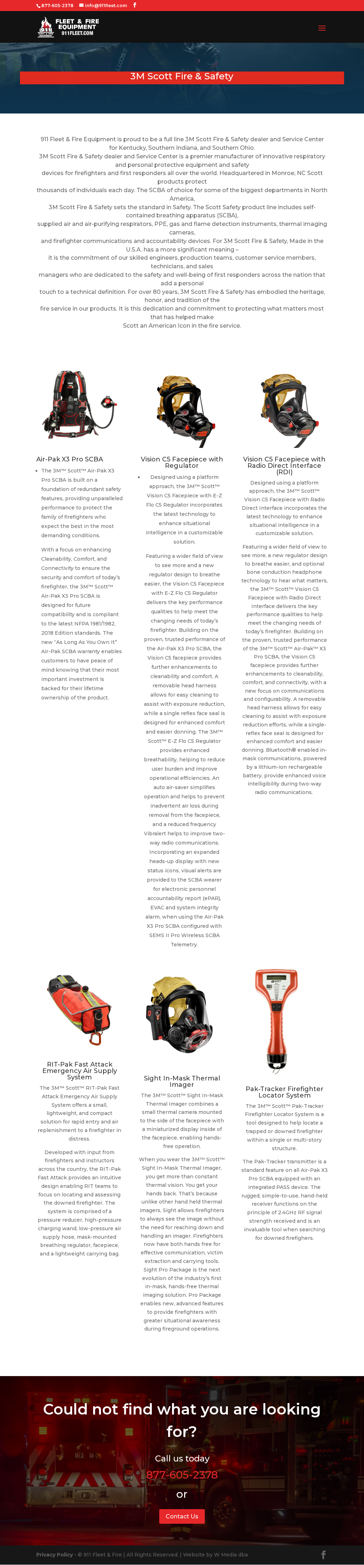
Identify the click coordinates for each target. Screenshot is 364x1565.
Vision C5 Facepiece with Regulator (182, 462)
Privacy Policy (54, 1554)
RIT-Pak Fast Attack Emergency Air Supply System (79, 1071)
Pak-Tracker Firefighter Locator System (284, 1092)
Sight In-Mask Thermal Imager (182, 1081)
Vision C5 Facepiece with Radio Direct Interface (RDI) (284, 465)
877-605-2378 (182, 1474)
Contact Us (182, 1516)
